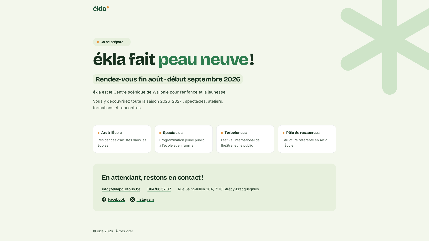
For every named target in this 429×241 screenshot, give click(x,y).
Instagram (145, 199)
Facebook (116, 199)
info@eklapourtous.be (121, 189)
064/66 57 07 (159, 189)
